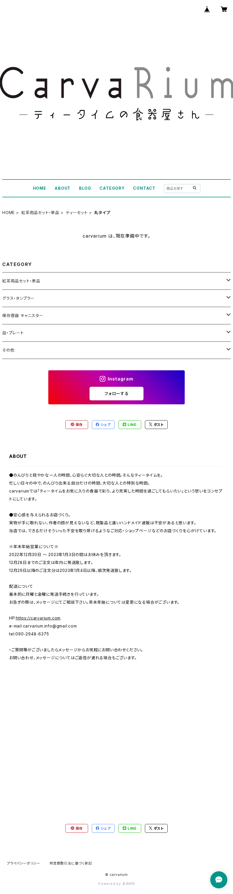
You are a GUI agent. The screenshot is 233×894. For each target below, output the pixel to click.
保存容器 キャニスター (22, 315)
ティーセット (77, 212)
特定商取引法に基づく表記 (70, 863)
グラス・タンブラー (18, 298)
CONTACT (144, 188)
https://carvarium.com (38, 618)
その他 (8, 350)
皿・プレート (13, 332)
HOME (39, 188)
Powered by (110, 884)
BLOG (85, 188)
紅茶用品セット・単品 (40, 212)
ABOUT (62, 188)
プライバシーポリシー (23, 863)
